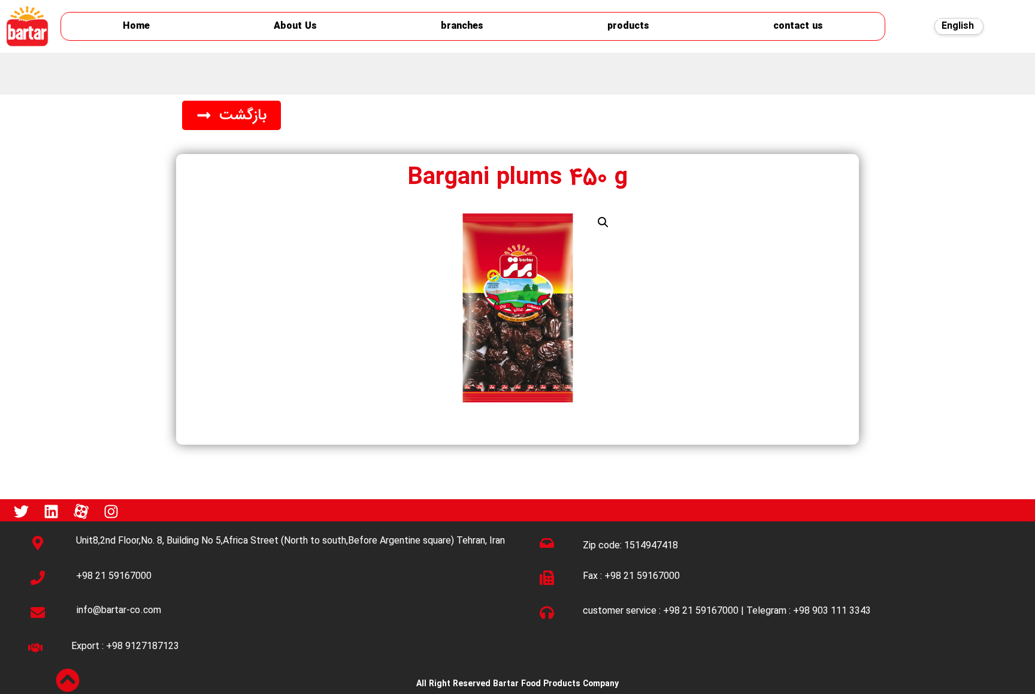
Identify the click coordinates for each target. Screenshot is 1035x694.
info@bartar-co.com (118, 610)
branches (462, 26)
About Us (295, 26)
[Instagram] (111, 512)
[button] (231, 115)
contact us (798, 26)
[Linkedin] (51, 512)
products (628, 26)
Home (136, 26)
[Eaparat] (81, 512)
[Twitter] (21, 512)
